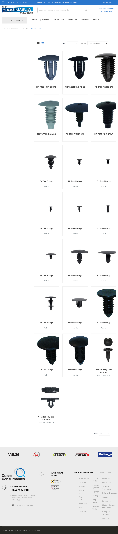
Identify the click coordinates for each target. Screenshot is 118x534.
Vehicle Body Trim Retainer (104, 371)
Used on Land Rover (104, 375)
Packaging (96, 495)
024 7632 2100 (106, 12)
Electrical (82, 482)
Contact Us (106, 482)
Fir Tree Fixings (46, 181)
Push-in (46, 186)
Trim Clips (24, 28)
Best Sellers (72, 20)
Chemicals (83, 512)
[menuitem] (17, 21)
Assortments (84, 478)
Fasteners (14, 28)
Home (5, 28)
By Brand (45, 20)
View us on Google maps (24, 505)
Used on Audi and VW (46, 422)
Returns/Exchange (109, 493)
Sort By (83, 43)
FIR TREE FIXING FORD (46, 87)
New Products (58, 20)
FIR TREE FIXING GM (104, 87)
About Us (95, 20)
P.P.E (80, 508)
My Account (107, 478)
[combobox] (53, 10)
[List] (42, 43)
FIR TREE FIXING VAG (46, 134)
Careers (105, 497)
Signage (96, 491)
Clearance (85, 20)
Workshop (83, 504)
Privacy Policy (107, 501)
